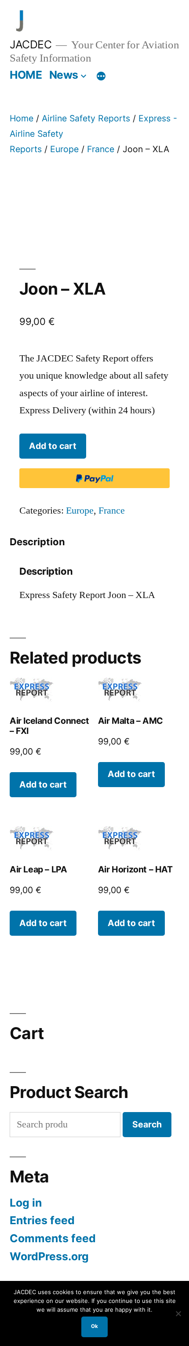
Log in (26, 1202)
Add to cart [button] (43, 784)
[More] (101, 76)
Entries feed (42, 1220)
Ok (94, 1326)
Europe (64, 149)
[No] (178, 1313)
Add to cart (52, 446)
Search (147, 1124)
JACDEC (30, 44)
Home (21, 118)
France (100, 149)
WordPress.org (49, 1256)
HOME (26, 74)
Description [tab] (37, 541)
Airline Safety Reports (86, 118)
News (63, 74)
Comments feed (53, 1238)
